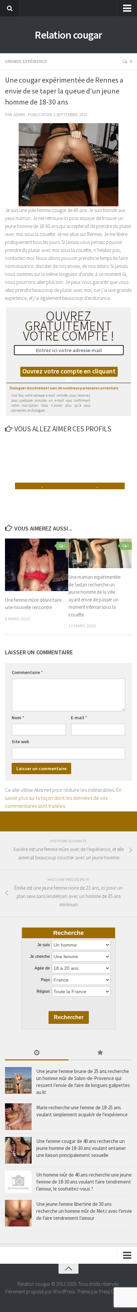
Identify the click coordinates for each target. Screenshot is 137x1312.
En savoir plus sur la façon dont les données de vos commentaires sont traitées (63, 797)
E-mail (79, 718)
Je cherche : (41, 956)
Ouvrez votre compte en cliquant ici (68, 372)
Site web (20, 742)
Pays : (46, 980)
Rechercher (68, 1017)
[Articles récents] (36, 1053)
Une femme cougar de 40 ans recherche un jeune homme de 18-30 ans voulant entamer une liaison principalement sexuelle (81, 1148)
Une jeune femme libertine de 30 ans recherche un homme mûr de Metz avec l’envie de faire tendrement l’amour (84, 1211)
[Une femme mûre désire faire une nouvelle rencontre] (36, 565)
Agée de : (43, 968)
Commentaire (27, 672)
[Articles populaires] (100, 1053)
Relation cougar (68, 35)
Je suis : (44, 945)
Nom (18, 718)
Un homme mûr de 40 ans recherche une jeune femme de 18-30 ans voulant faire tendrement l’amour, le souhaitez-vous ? (84, 1182)
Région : (44, 991)
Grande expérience (26, 61)
